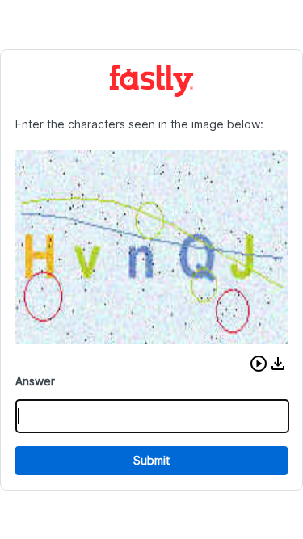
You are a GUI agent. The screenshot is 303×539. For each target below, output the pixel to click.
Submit (151, 460)
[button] (258, 363)
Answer (35, 381)
